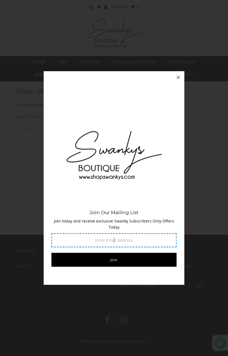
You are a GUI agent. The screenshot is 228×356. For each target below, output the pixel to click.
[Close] (178, 77)
